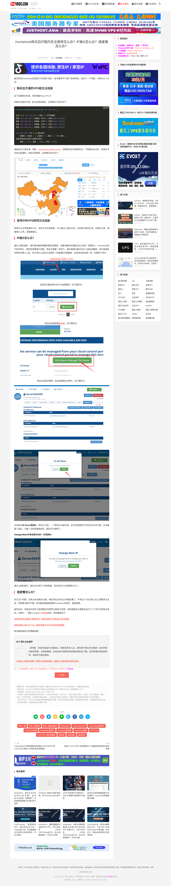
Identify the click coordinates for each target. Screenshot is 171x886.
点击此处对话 (131, 53)
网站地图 (99, 877)
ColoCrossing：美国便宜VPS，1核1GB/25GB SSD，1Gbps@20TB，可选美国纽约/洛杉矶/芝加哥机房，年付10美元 (25, 829)
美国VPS (121, 285)
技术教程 (123, 4)
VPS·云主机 (92, 4)
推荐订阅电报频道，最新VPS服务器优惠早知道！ (58, 661)
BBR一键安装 (34, 726)
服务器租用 (150, 301)
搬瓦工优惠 (122, 301)
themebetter (87, 877)
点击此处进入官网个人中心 (62, 259)
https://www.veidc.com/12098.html (40, 692)
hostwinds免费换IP (96, 726)
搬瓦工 (120, 289)
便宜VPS (135, 289)
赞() (78, 58)
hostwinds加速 (31, 730)
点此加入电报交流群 (25, 661)
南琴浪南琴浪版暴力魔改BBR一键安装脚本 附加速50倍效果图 (41, 619)
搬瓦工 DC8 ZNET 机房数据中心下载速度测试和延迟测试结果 (86, 747)
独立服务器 (122, 281)
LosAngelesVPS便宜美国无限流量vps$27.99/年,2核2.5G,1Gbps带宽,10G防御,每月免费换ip (34, 747)
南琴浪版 (71, 735)
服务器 (62, 323)
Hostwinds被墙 (81, 730)
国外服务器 (108, 4)
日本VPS (135, 305)
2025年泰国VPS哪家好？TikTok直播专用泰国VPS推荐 (74, 795)
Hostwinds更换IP (47, 730)
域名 (133, 293)
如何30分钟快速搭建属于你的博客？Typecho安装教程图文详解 (98, 795)
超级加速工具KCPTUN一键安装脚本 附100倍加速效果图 (39, 625)
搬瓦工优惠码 (137, 301)
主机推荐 (77, 4)
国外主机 (149, 289)
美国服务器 (150, 293)
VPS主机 (121, 297)
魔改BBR (81, 735)
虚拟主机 (135, 285)
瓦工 (120, 293)
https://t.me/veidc (135, 50)
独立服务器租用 (124, 318)
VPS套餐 (121, 310)
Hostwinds (65, 726)
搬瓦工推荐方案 (152, 310)
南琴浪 (45, 613)
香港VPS (149, 285)
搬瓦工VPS (122, 314)
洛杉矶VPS (150, 297)
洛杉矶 (148, 314)
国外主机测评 (19, 4)
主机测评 (135, 297)
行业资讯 (151, 4)
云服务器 (149, 281)
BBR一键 (22, 726)
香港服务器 (150, 318)
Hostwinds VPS (79, 726)
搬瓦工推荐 (136, 310)
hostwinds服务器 (64, 730)
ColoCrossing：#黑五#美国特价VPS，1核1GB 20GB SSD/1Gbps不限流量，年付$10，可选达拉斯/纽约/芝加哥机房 (98, 829)
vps (133, 281)
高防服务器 (136, 318)
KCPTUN (94, 730)
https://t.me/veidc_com (144, 48)
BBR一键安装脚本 (50, 726)
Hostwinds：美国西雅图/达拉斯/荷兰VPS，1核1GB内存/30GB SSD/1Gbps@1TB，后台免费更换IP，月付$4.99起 (49, 829)
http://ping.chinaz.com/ (50, 149)
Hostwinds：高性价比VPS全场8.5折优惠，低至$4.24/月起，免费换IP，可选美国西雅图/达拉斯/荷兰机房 (25, 798)
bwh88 (148, 305)
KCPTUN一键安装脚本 (46, 735)
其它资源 (137, 4)
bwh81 (134, 314)
